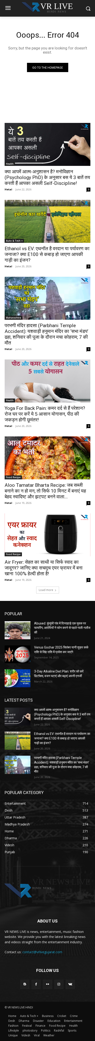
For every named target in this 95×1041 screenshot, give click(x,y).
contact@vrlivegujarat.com (42, 952)
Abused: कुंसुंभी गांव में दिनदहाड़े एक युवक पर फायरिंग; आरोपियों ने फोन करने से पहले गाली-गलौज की (62, 627)
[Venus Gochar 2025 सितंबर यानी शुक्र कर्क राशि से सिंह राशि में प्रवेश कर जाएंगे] (17, 654)
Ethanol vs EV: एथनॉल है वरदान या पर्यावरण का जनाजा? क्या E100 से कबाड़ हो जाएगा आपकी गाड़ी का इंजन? (47, 254)
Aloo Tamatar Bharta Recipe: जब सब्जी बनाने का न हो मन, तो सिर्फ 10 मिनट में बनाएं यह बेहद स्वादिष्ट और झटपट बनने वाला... (45, 490)
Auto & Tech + (14, 240)
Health (10, 163)
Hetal (8, 189)
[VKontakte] (70, 984)
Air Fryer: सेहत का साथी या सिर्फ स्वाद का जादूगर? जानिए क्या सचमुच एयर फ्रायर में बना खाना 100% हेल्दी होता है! (44, 567)
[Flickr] (47, 984)
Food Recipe (13, 477)
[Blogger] (24, 984)
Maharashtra (13, 317)
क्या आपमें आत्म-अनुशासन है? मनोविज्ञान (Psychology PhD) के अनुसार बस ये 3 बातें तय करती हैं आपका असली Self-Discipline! (47, 177)
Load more (46, 590)
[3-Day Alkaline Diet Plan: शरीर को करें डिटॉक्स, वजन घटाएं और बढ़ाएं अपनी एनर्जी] (17, 678)
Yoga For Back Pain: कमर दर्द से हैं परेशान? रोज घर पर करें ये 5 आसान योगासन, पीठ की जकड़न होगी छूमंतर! (45, 414)
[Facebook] (36, 984)
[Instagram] (58, 984)
